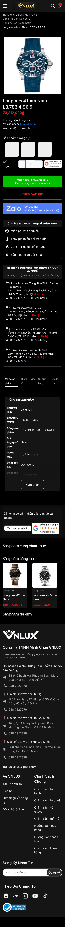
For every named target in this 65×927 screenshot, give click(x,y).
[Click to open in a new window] (32, 65)
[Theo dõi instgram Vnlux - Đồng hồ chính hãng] (25, 896)
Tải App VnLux (13, 784)
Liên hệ (7, 791)
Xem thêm (33, 484)
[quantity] (21, 164)
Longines (24, 120)
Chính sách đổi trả (46, 818)
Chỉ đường (41, 297)
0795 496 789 (33, 210)
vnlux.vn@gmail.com (22, 767)
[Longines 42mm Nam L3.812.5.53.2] (15, 575)
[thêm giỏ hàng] (14, 568)
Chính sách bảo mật (48, 800)
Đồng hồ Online (13, 809)
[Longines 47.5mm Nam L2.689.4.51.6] (44, 575)
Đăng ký (54, 872)
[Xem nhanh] (22, 568)
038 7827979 (18, 297)
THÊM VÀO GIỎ (32, 194)
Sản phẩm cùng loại (19, 559)
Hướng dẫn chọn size (17, 128)
